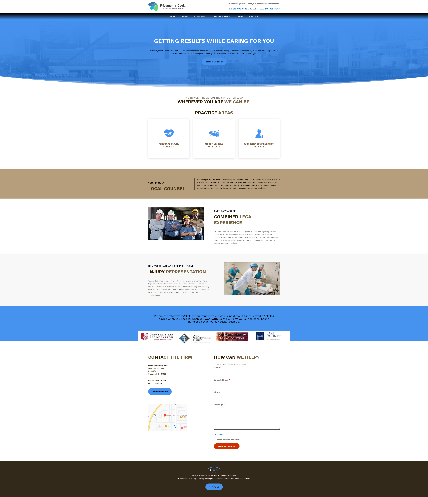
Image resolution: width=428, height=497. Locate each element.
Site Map (192, 478)
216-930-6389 (240, 9)
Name (217, 367)
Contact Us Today (214, 62)
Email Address (222, 380)
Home (172, 16)
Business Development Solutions (225, 478)
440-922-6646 (272, 9)
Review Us (214, 487)
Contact (253, 16)
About (185, 16)
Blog (240, 16)
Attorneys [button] (199, 16)
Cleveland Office (160, 391)
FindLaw (246, 478)
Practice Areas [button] (222, 16)
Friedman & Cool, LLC (208, 475)
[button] (426, 481)
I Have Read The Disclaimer (228, 439)
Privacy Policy (204, 478)
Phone (217, 392)
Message (219, 404)
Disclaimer (218, 434)
